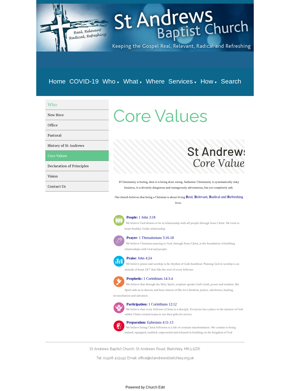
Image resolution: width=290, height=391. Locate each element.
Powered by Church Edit (145, 387)
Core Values (57, 155)
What (130, 81)
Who (109, 81)
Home (57, 81)
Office (53, 125)
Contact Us (57, 186)
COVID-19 (84, 81)
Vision (53, 176)
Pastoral (54, 135)
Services (180, 81)
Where (155, 81)
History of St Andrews (66, 145)
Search (231, 81)
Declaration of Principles (68, 165)
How (207, 81)
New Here (56, 114)
